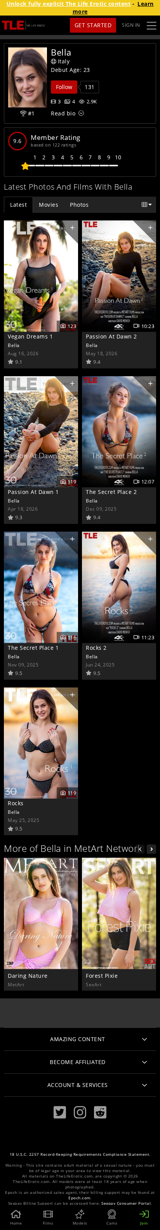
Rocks (16, 803)
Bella (14, 345)
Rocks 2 (96, 647)
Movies (48, 204)
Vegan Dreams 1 (30, 336)
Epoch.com (79, 1197)
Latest (18, 204)
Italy (64, 61)
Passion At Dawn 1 (33, 491)
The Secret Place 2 (111, 491)
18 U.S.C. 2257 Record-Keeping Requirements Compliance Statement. (80, 1154)
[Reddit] (100, 1112)
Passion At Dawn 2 (111, 336)
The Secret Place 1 (33, 647)
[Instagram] (80, 1112)
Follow (64, 87)
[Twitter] (60, 1112)
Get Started (93, 25)
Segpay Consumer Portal (126, 1203)
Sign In (131, 25)
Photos (79, 204)
